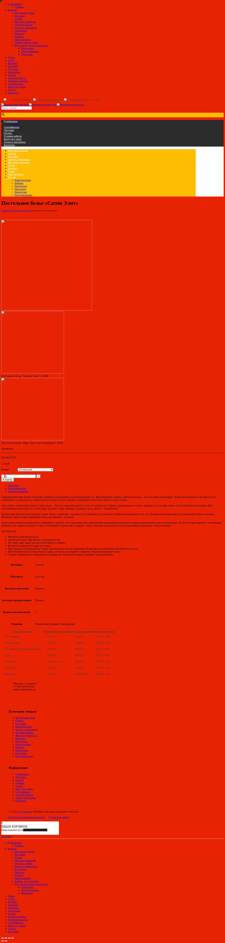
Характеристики (17, 488)
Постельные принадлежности (31, 45)
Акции (12, 89)
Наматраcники (22, 39)
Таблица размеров (18, 491)
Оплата (12, 75)
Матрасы (19, 33)
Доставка (13, 69)
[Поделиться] (6, 938)
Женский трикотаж (25, 21)
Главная (4, 211)
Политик (13, 66)
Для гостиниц (16, 174)
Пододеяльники (30, 51)
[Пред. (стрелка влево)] (2, 941)
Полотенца (20, 30)
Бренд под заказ (17, 87)
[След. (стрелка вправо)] (6, 941)
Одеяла (18, 18)
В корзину (8, 479)
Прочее (12, 177)
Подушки (19, 15)
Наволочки (27, 48)
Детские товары (23, 24)
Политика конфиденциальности (27, 817)
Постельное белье (24, 13)
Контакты (13, 92)
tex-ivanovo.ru (24, 811)
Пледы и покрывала (25, 27)
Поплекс (13, 63)
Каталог (12, 10)
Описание (13, 485)
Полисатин (14, 72)
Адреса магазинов (25, 797)
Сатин (11, 60)
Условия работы (17, 78)
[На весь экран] (9, 938)
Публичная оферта (59, 817)
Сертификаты (15, 84)
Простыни (27, 54)
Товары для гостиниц (26, 42)
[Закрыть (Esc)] (2, 938)
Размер (5, 469)
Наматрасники (22, 180)
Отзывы (19, 7)
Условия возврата (18, 81)
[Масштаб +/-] (12, 938)
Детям (11, 165)
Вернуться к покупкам (35, 830)
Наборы (18, 36)
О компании (15, 4)
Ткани (11, 57)
